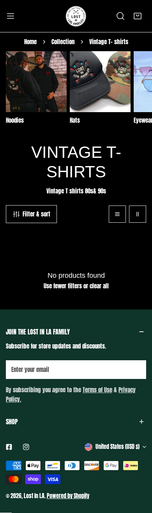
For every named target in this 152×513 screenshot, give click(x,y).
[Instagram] (26, 447)
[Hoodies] (36, 81)
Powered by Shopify (68, 496)
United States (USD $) (117, 447)
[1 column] (117, 214)
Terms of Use (97, 389)
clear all (99, 285)
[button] (137, 16)
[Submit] (136, 369)
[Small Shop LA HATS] (100, 81)
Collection (62, 41)
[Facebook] (9, 447)
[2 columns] (137, 214)
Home (30, 41)
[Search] (120, 16)
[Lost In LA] (76, 16)
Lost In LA (34, 496)
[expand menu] (10, 16)
